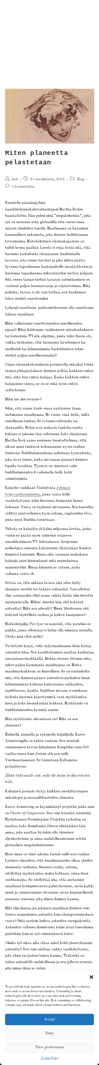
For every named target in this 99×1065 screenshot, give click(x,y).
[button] (91, 977)
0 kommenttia (23, 186)
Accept (49, 1019)
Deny (49, 1033)
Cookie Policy (50, 1058)
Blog (80, 179)
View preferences (49, 1047)
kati (15, 179)
